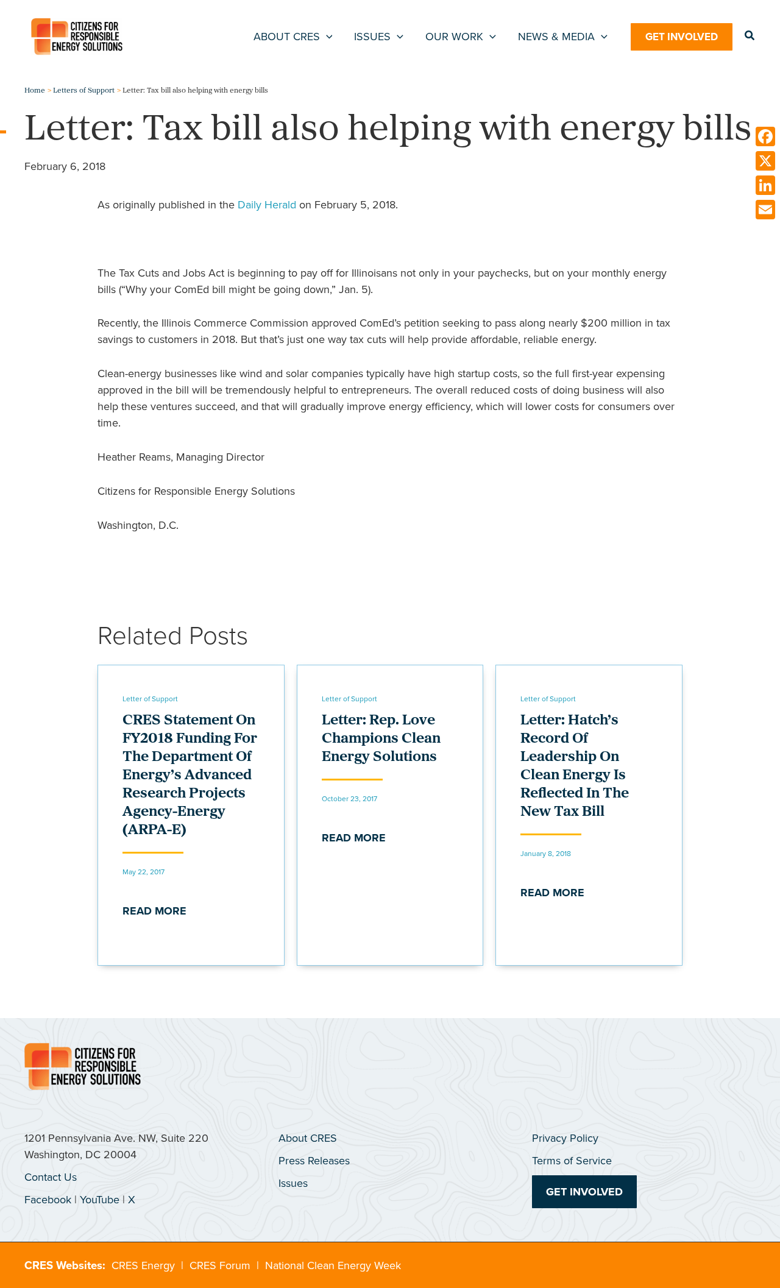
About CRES (307, 1138)
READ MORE (154, 911)
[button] (326, 36)
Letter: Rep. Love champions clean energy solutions (381, 739)
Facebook (47, 1200)
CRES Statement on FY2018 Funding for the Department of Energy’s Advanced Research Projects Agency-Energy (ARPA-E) (189, 775)
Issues (293, 1183)
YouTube (99, 1200)
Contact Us (50, 1177)
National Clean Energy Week (333, 1265)
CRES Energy (143, 1265)
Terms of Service (572, 1161)
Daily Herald (267, 205)
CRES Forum (220, 1265)
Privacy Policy (565, 1138)
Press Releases (314, 1161)
